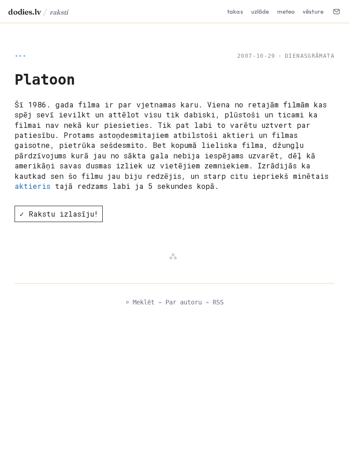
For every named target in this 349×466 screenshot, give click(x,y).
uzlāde (260, 11)
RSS (218, 302)
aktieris (32, 186)
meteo (285, 11)
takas (235, 11)
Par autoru (183, 302)
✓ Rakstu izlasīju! (59, 213)
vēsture (313, 11)
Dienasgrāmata (309, 56)
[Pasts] (336, 11)
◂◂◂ (20, 56)
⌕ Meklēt (140, 302)
